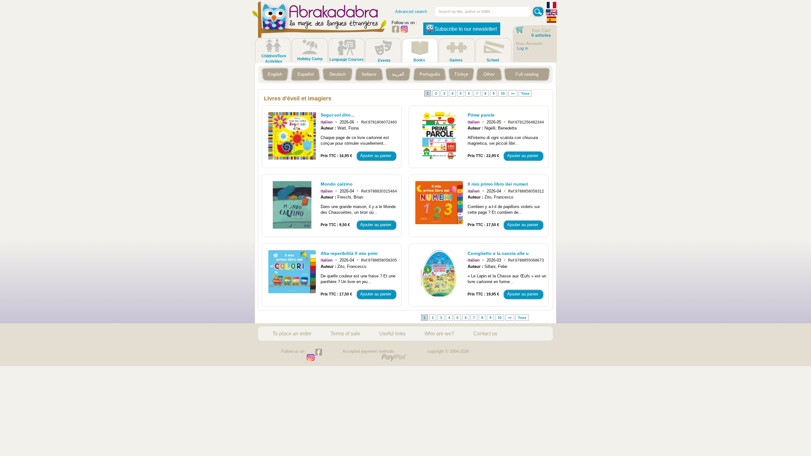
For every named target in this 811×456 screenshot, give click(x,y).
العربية (398, 74)
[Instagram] (404, 31)
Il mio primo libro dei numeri (498, 184)
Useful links (392, 333)
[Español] (551, 20)
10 (503, 93)
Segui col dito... (337, 114)
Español (305, 74)
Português (429, 74)
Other (489, 74)
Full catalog (527, 74)
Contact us (485, 333)
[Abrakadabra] (319, 25)
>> (513, 93)
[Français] (551, 6)
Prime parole (481, 114)
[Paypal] (394, 357)
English (275, 74)
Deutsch (337, 74)
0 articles (541, 35)
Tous (525, 93)
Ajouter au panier (375, 155)
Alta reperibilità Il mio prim (349, 253)
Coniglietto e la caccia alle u (498, 253)
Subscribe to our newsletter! (466, 29)
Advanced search (411, 11)
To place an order (291, 333)
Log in (522, 48)
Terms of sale (345, 333)
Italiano (369, 74)
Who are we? (439, 333)
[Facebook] (395, 31)
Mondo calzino (337, 184)
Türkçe (461, 74)
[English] (551, 13)
